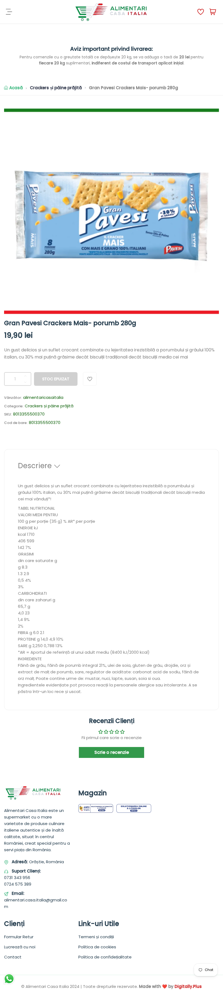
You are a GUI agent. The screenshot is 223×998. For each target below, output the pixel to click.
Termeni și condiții (96, 937)
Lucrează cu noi (19, 947)
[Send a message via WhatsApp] (9, 978)
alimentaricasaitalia (43, 397)
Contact (12, 957)
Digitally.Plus (188, 986)
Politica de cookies (97, 947)
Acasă (16, 88)
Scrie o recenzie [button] (111, 752)
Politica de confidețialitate (105, 957)
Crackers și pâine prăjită (56, 88)
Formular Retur (18, 937)
